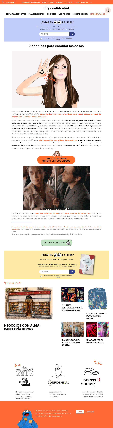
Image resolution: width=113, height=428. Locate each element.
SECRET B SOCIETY (80, 14)
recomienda (9, 2)
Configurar (89, 411)
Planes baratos (81, 2)
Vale (80, 411)
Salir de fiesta (48, 2)
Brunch (59, 2)
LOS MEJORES (64, 14)
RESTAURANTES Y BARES (16, 14)
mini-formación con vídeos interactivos (58, 140)
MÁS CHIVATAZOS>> (98, 14)
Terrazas (69, 2)
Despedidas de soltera (31, 2)
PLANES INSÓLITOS (36, 14)
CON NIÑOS (51, 14)
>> (90, 2)
